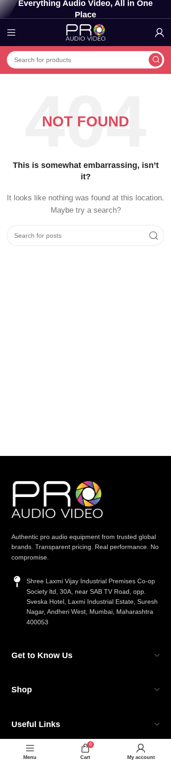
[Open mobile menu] (11, 32)
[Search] (155, 60)
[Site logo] (86, 32)
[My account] (159, 32)
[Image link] (57, 498)
